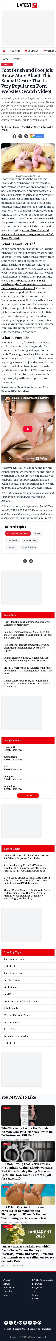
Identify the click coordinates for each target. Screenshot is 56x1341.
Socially (33, 51)
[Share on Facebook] (25, 561)
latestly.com (45, 518)
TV (33, 1291)
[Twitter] (11, 1323)
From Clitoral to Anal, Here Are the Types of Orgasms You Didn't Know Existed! (27, 234)
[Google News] (35, 1323)
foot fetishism (30, 540)
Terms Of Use (21, 1329)
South (35, 1295)
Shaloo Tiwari (12, 127)
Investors (46, 1329)
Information (9, 1287)
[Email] (39, 1323)
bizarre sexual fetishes (17, 533)
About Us (8, 1329)
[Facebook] (6, 1323)
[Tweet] (31, 561)
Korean (35, 1298)
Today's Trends (28, 795)
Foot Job (11, 547)
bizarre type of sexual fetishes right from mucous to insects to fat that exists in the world (26, 284)
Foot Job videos (29, 547)
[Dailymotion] (16, 1323)
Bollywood (37, 1284)
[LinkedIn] (30, 1323)
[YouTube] (20, 1323)
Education (7, 1291)
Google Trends (12, 740)
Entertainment (43, 1279)
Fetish (38, 533)
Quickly (16, 51)
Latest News (11, 615)
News (5, 1295)
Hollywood (37, 1287)
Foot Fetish (12, 540)
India (6, 1279)
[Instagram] (25, 1323)
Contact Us (35, 1329)
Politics (6, 1284)
